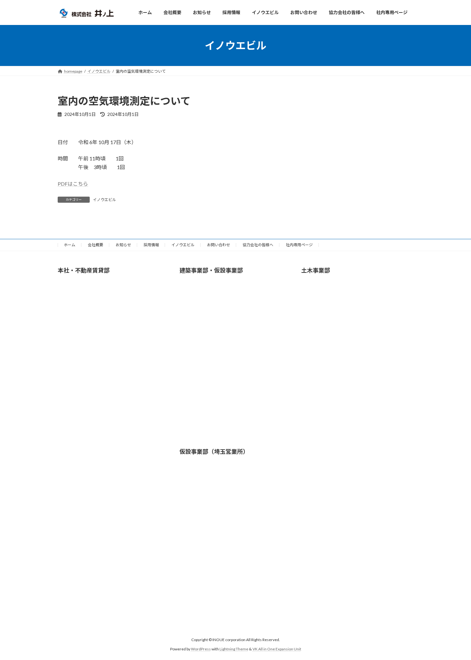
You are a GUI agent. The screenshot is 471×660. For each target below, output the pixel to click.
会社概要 (95, 244)
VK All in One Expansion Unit (276, 649)
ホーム (69, 244)
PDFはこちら (73, 184)
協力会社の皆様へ (258, 244)
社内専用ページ (299, 244)
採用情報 (151, 244)
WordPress (201, 649)
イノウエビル (104, 199)
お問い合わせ (218, 244)
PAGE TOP (454, 634)
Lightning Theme (233, 649)
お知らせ (123, 244)
